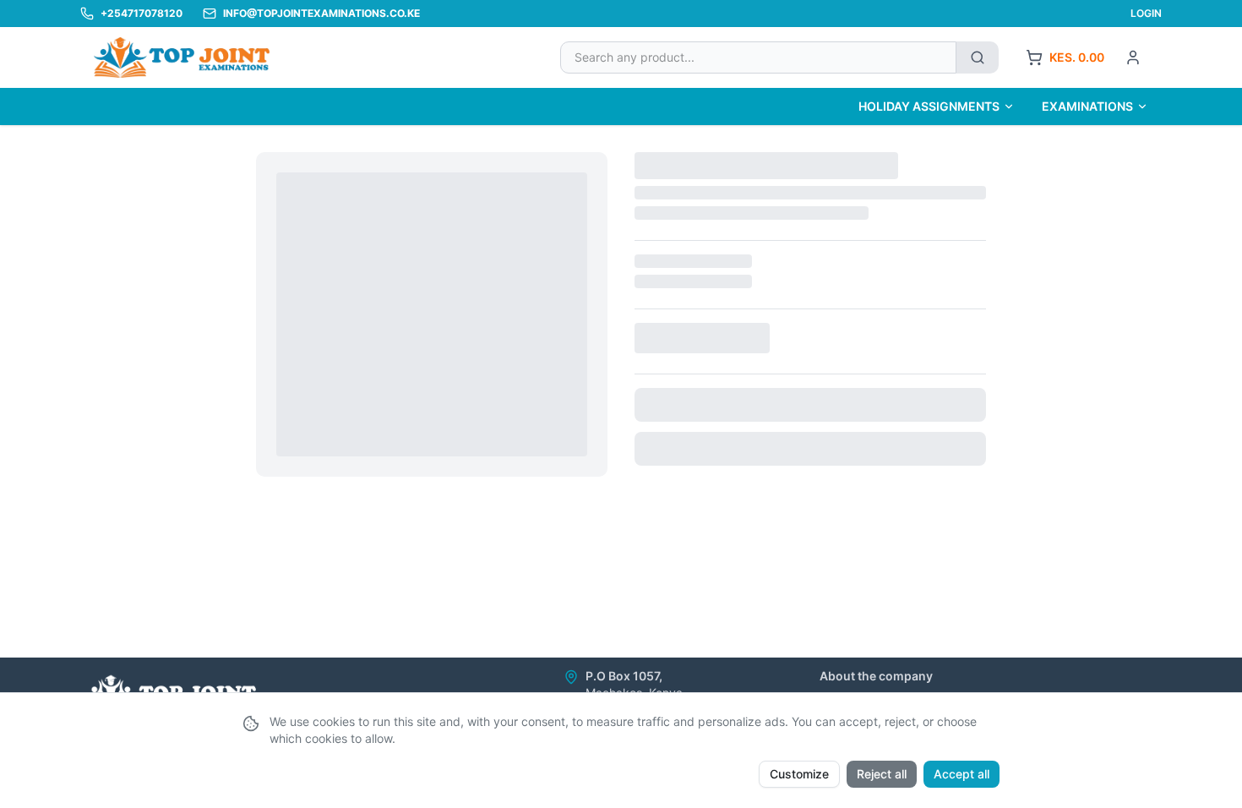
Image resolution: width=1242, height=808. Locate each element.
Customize (799, 774)
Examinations (1087, 106)
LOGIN (1146, 13)
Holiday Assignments (929, 106)
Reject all (882, 774)
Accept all (961, 774)
